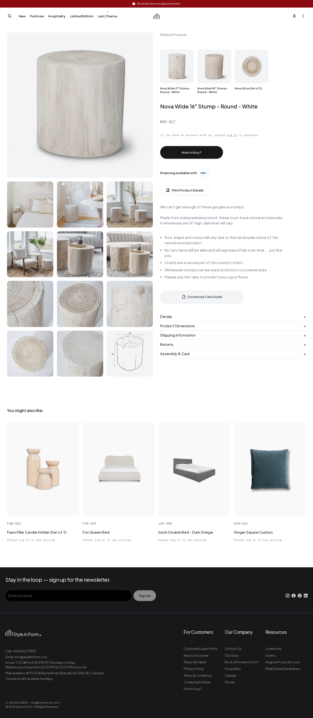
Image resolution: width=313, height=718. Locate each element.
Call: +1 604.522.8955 (20, 651)
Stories (230, 682)
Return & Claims (195, 662)
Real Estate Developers (283, 669)
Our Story (232, 655)
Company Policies (197, 682)
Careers (230, 675)
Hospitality (233, 669)
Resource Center (196, 655)
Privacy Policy (194, 669)
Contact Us (233, 649)
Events (271, 655)
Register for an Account (283, 662)
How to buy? (191, 152)
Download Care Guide (205, 297)
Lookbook (273, 649)
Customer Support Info (201, 649)
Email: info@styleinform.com (26, 657)
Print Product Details (188, 190)
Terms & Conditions (198, 675)
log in (232, 135)
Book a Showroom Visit (241, 662)
